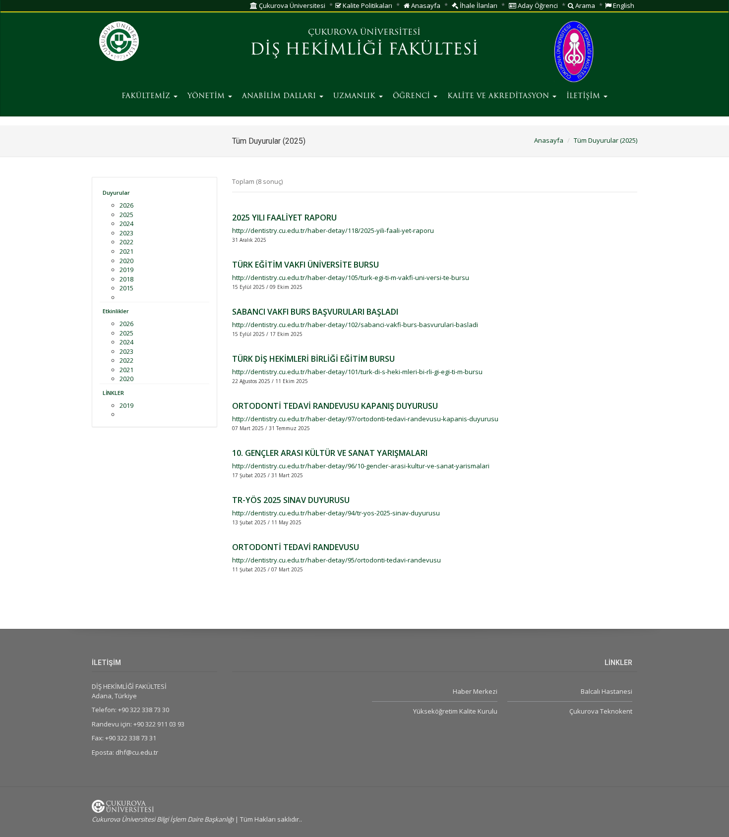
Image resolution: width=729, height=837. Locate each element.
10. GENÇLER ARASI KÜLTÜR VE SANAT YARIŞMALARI (329, 452)
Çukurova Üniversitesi (291, 5)
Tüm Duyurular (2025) (605, 140)
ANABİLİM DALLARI (280, 96)
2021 (126, 251)
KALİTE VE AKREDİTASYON (499, 96)
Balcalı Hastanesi (606, 691)
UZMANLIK (355, 96)
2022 (126, 241)
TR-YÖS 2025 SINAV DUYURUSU (291, 500)
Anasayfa (425, 5)
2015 (126, 287)
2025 (126, 214)
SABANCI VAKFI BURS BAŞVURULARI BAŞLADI (315, 311)
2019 (126, 269)
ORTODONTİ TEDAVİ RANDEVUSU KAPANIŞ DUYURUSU (335, 405)
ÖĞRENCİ (412, 96)
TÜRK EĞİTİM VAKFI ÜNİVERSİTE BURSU (305, 264)
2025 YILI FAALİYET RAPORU (284, 217)
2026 (126, 205)
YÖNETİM (207, 96)
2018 (126, 279)
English (622, 5)
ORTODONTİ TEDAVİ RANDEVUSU (295, 547)
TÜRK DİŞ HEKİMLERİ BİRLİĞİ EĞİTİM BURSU (313, 358)
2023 (126, 232)
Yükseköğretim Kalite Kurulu (455, 711)
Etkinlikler (116, 311)
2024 (126, 223)
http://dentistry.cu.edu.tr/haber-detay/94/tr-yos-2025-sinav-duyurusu (336, 512)
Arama (584, 5)
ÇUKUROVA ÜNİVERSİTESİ (364, 33)
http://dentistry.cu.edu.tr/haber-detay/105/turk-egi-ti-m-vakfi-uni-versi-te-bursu (350, 277)
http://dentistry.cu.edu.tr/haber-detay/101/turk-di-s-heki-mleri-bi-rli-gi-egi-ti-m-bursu (357, 371)
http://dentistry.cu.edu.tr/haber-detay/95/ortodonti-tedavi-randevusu (336, 560)
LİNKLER (113, 392)
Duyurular (116, 192)
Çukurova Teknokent (600, 711)
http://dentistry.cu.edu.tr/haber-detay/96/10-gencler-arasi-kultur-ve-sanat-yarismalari (360, 465)
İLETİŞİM (584, 96)
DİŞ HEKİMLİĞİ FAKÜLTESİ (364, 50)
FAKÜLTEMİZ (147, 96)
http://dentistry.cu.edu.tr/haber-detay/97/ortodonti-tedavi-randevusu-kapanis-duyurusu (365, 418)
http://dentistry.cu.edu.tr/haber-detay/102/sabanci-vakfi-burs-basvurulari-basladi (355, 324)
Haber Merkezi (475, 691)
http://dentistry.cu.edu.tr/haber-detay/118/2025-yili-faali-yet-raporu (333, 230)
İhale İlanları (477, 5)
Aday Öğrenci (537, 5)
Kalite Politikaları (366, 5)
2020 (126, 260)
